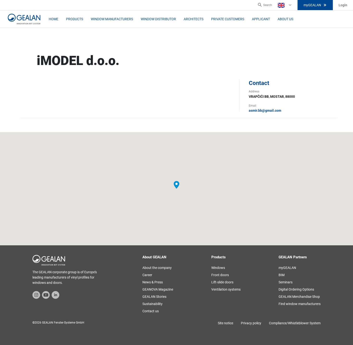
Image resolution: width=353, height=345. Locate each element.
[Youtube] (46, 295)
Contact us (150, 311)
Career (147, 275)
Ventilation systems (226, 289)
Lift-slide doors (222, 282)
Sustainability (152, 304)
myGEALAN (312, 5)
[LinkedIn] (55, 295)
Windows (218, 268)
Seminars (285, 282)
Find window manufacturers (300, 304)
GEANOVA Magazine (157, 289)
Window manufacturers (112, 19)
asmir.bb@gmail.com (265, 110)
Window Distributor (158, 19)
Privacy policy (251, 323)
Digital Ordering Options (296, 289)
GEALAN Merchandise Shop (299, 297)
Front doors (220, 275)
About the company (157, 268)
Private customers (227, 19)
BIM (282, 275)
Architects (193, 19)
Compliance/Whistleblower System (295, 323)
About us (285, 19)
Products (74, 19)
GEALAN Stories (154, 297)
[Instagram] (36, 295)
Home (53, 19)
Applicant (261, 19)
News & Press (152, 282)
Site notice (225, 323)
